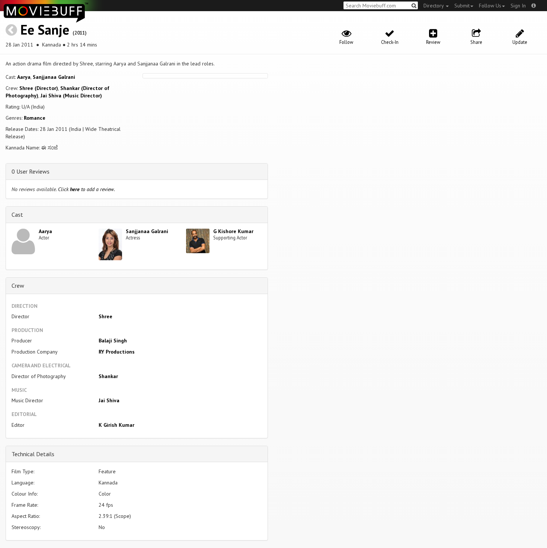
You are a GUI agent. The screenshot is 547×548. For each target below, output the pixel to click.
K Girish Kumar (116, 425)
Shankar (108, 376)
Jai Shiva (109, 400)
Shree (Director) (38, 88)
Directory (434, 5)
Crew (18, 285)
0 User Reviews (30, 171)
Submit (462, 5)
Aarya (24, 77)
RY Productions (117, 351)
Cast (17, 214)
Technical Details (33, 454)
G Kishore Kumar (233, 231)
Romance (34, 118)
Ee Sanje (44, 29)
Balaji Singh (113, 340)
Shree (105, 316)
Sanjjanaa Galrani (54, 77)
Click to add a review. (86, 189)
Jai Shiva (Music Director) (71, 95)
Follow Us (490, 5)
